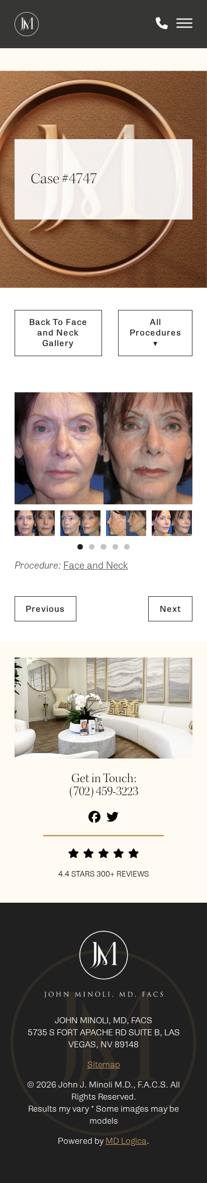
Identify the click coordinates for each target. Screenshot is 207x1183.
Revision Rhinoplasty (96, 444)
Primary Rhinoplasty (96, 430)
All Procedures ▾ (155, 333)
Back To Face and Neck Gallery (58, 333)
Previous (45, 609)
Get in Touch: (103, 779)
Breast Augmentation (98, 536)
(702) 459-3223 (103, 792)
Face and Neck (84, 390)
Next (170, 609)
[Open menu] (184, 24)
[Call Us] (162, 24)
